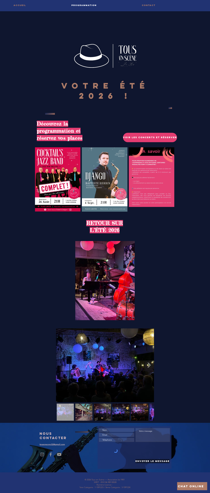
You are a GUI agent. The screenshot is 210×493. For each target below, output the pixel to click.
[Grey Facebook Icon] (50, 454)
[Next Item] (149, 365)
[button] (105, 280)
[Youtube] (59, 454)
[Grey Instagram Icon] (42, 454)
